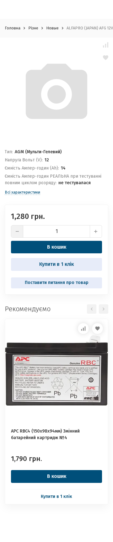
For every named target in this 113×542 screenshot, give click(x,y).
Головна (12, 28)
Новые (52, 28)
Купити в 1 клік (56, 264)
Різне (33, 28)
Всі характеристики (22, 192)
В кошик (56, 247)
